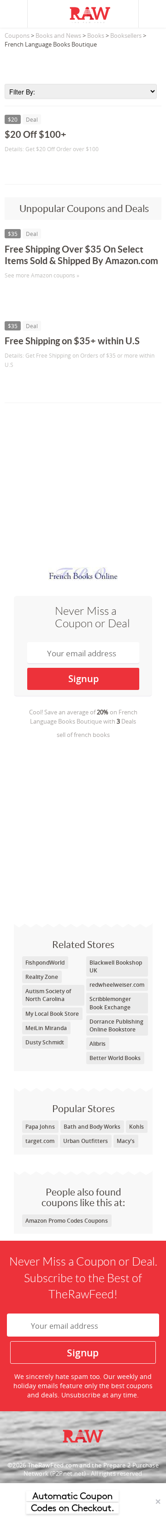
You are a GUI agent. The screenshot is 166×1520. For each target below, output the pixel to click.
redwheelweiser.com (116, 985)
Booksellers (126, 35)
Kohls (136, 1127)
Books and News (58, 35)
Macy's (126, 1141)
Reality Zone (41, 977)
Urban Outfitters (85, 1141)
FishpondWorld (45, 962)
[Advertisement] (83, 63)
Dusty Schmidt (44, 1042)
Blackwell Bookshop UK (115, 966)
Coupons (17, 35)
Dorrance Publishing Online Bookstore (116, 1025)
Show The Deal (38, 168)
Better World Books (115, 1058)
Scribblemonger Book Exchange (110, 1003)
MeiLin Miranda (46, 1028)
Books (95, 35)
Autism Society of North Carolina (48, 995)
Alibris (97, 1044)
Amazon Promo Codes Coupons (66, 1221)
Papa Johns (40, 1127)
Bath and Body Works (92, 1127)
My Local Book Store (52, 1014)
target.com (39, 1141)
